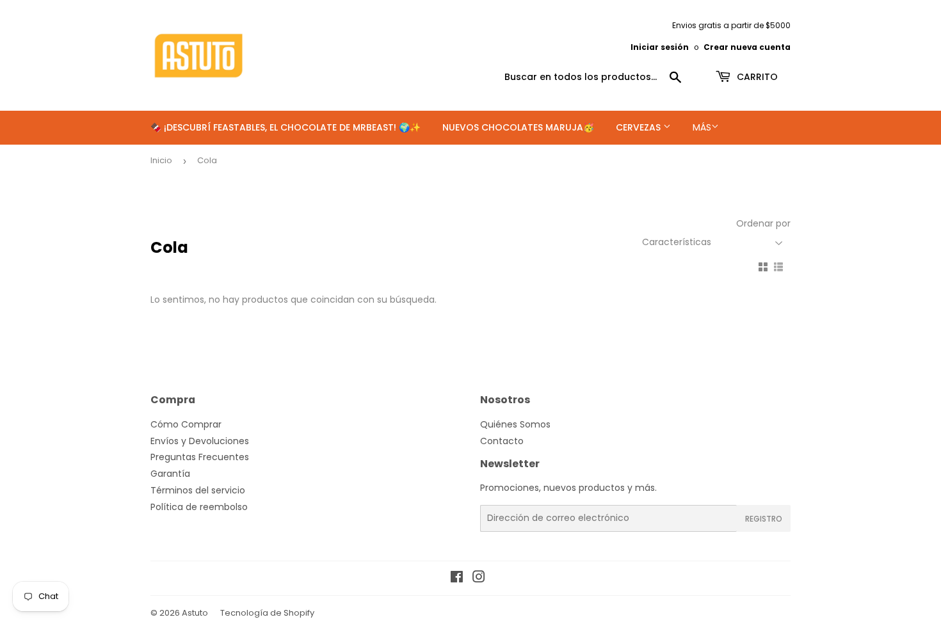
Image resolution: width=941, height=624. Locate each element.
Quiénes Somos (515, 424)
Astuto (195, 613)
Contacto (502, 441)
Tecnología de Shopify (267, 613)
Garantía (170, 473)
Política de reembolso (199, 506)
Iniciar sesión (660, 47)
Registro (763, 518)
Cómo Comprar (185, 424)
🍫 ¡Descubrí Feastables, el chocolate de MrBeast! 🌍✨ (285, 127)
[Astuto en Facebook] (456, 578)
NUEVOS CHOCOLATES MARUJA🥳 (518, 127)
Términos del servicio (197, 490)
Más (702, 127)
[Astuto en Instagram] (478, 578)
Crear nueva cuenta (747, 47)
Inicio (161, 160)
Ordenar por (763, 223)
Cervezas (639, 127)
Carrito (756, 76)
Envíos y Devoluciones (199, 441)
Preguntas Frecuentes (199, 457)
